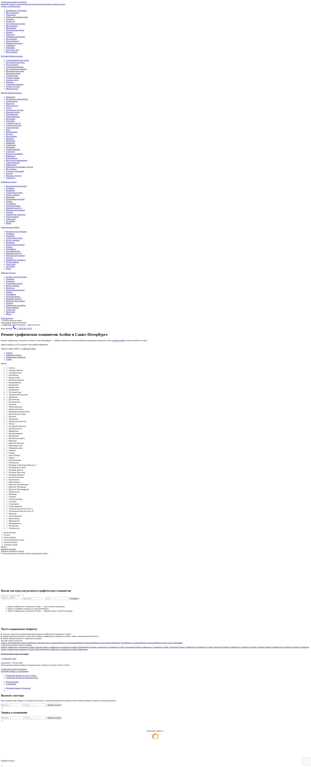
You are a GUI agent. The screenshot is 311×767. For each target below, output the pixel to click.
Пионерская (14, 463)
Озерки (12, 453)
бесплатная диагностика (14, 540)
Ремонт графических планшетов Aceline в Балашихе (201, 647)
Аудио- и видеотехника (10, 6)
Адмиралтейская (16, 370)
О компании (11, 684)
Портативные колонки (15, 199)
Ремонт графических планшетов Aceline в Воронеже (113, 647)
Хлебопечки (11, 145)
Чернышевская (15, 523)
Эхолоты (9, 212)
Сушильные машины (14, 84)
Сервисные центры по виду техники (21, 675)
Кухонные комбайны (14, 154)
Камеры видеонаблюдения (17, 17)
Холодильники (12, 65)
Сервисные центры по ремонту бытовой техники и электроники (33, 3)
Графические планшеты (16, 214)
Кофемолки (10, 156)
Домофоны (10, 48)
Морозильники (12, 89)
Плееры (9, 201)
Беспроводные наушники (16, 186)
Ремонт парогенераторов (104, 643)
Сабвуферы (10, 45)
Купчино (12, 416)
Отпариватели (12, 114)
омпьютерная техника (10, 227)
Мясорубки (10, 141)
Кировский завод (16, 409)
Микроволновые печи (15, 71)
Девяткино (13, 397)
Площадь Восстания (17, 467)
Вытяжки (10, 82)
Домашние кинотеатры (15, 37)
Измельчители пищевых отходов (19, 167)
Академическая (15, 373)
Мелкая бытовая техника (11, 93)
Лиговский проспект (17, 426)
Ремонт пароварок (133, 643)
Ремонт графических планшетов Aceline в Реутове (22, 649)
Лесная (12, 424)
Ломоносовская (15, 429)
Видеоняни (10, 119)
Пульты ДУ (10, 21)
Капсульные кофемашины (16, 160)
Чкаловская (13, 526)
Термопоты (10, 178)
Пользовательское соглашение (18, 688)
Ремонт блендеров (148, 643)
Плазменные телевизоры (16, 10)
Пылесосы (10, 103)
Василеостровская (16, 380)
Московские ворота (17, 438)
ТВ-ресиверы (11, 39)
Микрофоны (11, 28)
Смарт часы (11, 219)
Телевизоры (11, 15)
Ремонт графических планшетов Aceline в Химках (244, 647)
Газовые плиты (12, 80)
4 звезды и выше (11, 545)
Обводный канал (16, 448)
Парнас (12, 458)
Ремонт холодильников (69, 643)
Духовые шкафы (12, 78)
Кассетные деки (12, 50)
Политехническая (16, 477)
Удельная (12, 514)
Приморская (14, 480)
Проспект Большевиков (18, 484)
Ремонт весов (120, 643)
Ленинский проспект (17, 421)
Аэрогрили (10, 152)
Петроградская (15, 460)
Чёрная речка (14, 521)
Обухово (12, 450)
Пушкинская (14, 492)
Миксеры (10, 138)
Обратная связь (12, 682)
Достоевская (14, 399)
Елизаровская (14, 402)
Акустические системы (15, 24)
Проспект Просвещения (19, 489)
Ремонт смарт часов (23, 643)
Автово (12, 368)
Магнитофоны (12, 26)
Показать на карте (8, 549)
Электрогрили (12, 101)
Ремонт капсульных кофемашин (169, 643)
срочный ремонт (11, 542)
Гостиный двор (15, 392)
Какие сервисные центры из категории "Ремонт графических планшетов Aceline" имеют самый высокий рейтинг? (51, 636)
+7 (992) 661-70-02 (8, 325)
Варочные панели (13, 73)
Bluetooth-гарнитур (14, 208)
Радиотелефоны (12, 217)
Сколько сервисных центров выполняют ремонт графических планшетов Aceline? (37, 634)
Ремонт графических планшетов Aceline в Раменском (65, 649)
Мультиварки (11, 136)
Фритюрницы (11, 158)
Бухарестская (14, 378)
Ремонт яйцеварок (86, 643)
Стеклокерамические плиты (17, 60)
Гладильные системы (14, 110)
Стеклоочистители (13, 125)
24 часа (7, 535)
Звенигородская (15, 407)
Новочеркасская (15, 446)
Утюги (8, 108)
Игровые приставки (14, 43)
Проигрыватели (12, 41)
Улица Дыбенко (15, 516)
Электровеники (12, 128)
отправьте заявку (118, 340)
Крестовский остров (17, 414)
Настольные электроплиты (17, 99)
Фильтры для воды (13, 176)
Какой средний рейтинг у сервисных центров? (22, 638)
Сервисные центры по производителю (22, 678)
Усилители (10, 35)
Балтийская (13, 375)
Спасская (12, 501)
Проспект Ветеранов (17, 487)
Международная (15, 433)
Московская (14, 436)
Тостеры (9, 134)
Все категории (7, 318)
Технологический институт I (21, 509)
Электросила (14, 528)
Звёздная (12, 404)
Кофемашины (11, 132)
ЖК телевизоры (12, 13)
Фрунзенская (14, 518)
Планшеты (10, 190)
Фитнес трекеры (12, 195)
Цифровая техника (9, 182)
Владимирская (15, 382)
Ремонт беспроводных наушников (45, 643)
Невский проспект (16, 443)
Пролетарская (14, 482)
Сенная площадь (15, 499)
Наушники (10, 197)
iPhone (8, 223)
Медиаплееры (11, 52)
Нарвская (13, 441)
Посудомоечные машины (16, 69)
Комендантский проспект (19, 412)
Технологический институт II (21, 511)
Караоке (9, 32)
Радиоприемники (13, 206)
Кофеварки (10, 143)
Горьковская (14, 390)
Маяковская (13, 431)
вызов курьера (10, 537)
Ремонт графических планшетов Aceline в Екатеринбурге (67, 647)
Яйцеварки (10, 97)
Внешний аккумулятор (15, 210)
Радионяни (10, 121)
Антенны (10, 19)
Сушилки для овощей (15, 171)
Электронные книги (14, 193)
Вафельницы (11, 165)
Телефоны (10, 188)
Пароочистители (13, 112)
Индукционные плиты (15, 62)
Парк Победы (14, 455)
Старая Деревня (15, 506)
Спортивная (14, 504)
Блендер (9, 173)
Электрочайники (13, 149)
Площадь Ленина (16, 470)
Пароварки (10, 147)
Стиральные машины (15, 67)
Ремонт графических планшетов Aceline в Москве (22, 647)
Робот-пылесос (12, 106)
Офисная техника (8, 273)
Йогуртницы (11, 169)
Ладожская (13, 419)
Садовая (12, 497)
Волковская (13, 385)
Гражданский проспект (18, 395)
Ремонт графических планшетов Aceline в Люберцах (287, 647)
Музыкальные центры (15, 30)
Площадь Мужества (17, 472)
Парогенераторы (13, 117)
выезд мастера (10, 533)
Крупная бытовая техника (12, 56)
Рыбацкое (13, 494)
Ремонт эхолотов (8, 643)
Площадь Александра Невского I (22, 465)
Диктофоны (11, 204)
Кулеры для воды (13, 86)
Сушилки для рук (13, 123)
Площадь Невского (17, 475)
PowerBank (10, 221)
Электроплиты (12, 76)
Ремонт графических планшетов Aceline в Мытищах (157, 647)
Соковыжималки (13, 163)
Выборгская (14, 387)
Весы (8, 130)
